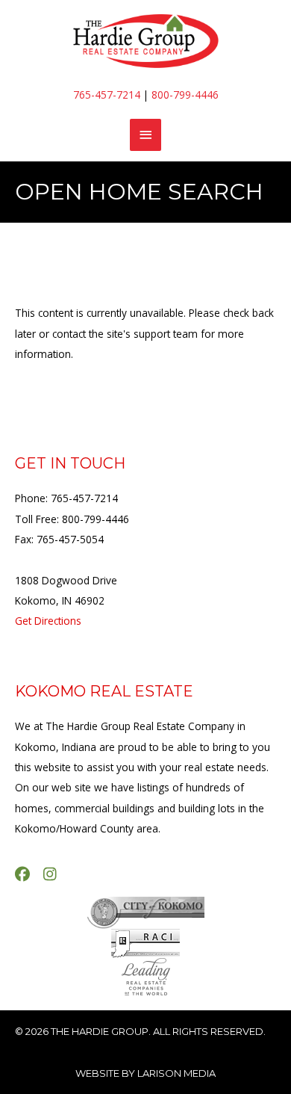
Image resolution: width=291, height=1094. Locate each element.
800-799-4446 (185, 94)
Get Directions (48, 621)
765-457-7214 (106, 94)
